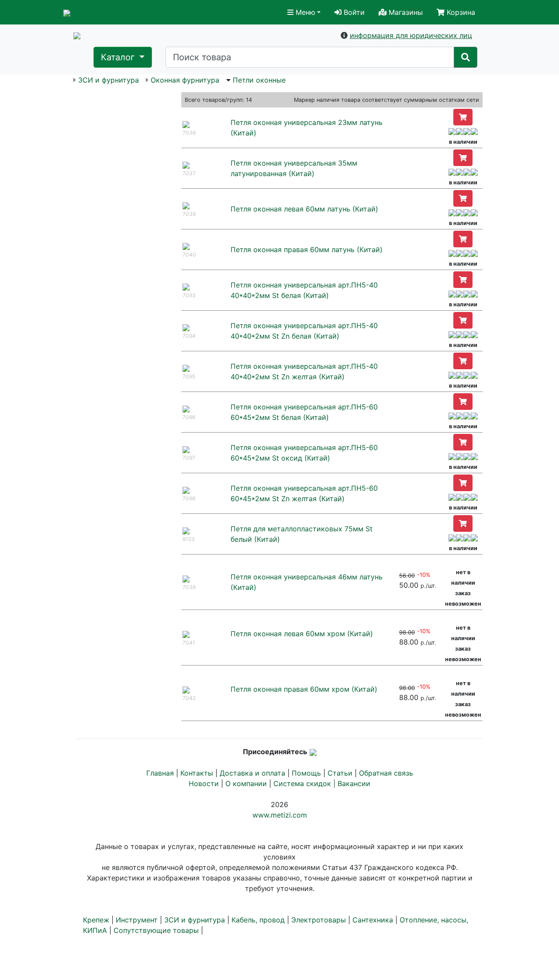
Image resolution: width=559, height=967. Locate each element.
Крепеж (96, 919)
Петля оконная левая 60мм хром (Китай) (302, 633)
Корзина (460, 12)
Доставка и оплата (252, 773)
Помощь (306, 773)
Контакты (196, 773)
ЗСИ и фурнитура (108, 80)
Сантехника (372, 919)
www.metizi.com (279, 815)
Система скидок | (305, 783)
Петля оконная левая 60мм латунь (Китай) (304, 208)
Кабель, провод (258, 919)
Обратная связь (386, 773)
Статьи (340, 773)
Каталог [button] (119, 57)
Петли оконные (259, 80)
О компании (246, 783)
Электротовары (318, 919)
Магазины (404, 12)
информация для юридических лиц (411, 35)
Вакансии (354, 783)
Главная (160, 773)
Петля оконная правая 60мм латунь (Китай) (307, 249)
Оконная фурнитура (185, 80)
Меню (304, 12)
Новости (204, 783)
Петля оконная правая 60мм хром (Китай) (304, 689)
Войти (353, 12)
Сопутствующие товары (156, 930)
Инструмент (137, 919)
